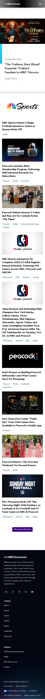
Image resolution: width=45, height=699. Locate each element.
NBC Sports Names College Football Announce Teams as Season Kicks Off (18, 126)
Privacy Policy (21, 686)
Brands (6, 610)
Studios (6, 227)
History (6, 621)
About (6, 605)
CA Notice (33, 691)
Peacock (6, 181)
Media (5, 134)
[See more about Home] (16, 3)
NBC (18, 277)
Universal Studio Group (30, 224)
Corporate (25, 181)
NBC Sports (7, 277)
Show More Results (22, 529)
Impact (6, 626)
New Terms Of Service (12, 695)
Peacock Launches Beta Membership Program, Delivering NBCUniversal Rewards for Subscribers (20, 171)
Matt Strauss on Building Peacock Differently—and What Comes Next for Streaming (21, 375)
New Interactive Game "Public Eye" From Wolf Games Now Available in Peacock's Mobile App (22, 422)
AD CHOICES (8, 686)
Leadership (25, 384)
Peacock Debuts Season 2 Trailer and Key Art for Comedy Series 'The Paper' (21, 216)
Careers (6, 616)
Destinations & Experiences (14, 652)
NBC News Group (10, 662)
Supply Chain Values (32, 695)
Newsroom (8, 636)
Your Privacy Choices (17, 691)
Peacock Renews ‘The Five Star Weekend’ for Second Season (20, 464)
